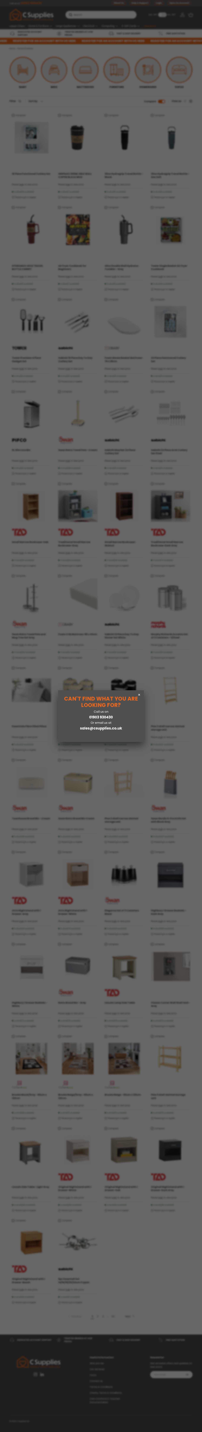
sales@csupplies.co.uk (101, 728)
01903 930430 (101, 717)
